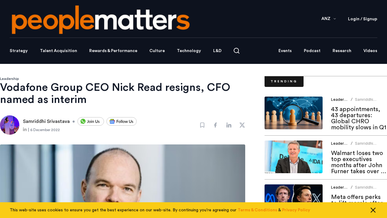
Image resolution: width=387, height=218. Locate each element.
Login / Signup (362, 19)
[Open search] (236, 51)
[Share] (216, 125)
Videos (370, 51)
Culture (157, 51)
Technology (189, 51)
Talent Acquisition (58, 51)
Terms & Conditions (257, 210)
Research (342, 51)
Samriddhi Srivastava (364, 102)
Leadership (9, 79)
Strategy (19, 51)
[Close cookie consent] (373, 210)
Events (285, 51)
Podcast (312, 51)
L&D (217, 51)
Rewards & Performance (113, 51)
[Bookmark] (202, 125)
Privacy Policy (296, 210)
